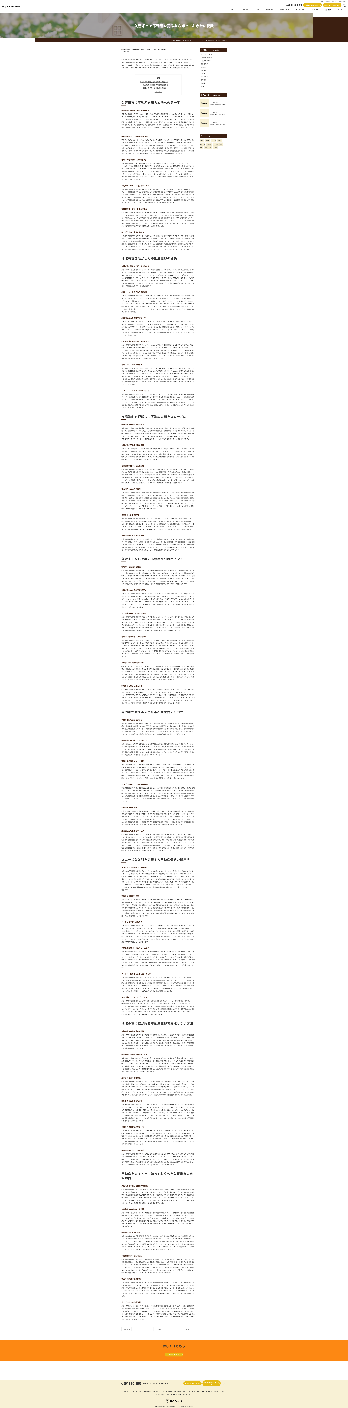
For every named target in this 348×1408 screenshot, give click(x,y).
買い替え (209, 144)
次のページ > (190, 1329)
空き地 (203, 73)
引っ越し (216, 144)
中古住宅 (203, 70)
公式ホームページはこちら (331, 5)
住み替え (202, 144)
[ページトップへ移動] (225, 1383)
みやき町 (213, 140)
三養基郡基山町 (206, 61)
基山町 (202, 140)
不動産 (215, 147)
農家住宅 (203, 83)
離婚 (221, 144)
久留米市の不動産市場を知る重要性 (155, 85)
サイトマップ (187, 1394)
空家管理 (203, 80)
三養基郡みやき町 (206, 57)
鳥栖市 (203, 86)
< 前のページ (126, 1329)
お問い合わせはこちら (311, 5)
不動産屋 (203, 67)
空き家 (207, 140)
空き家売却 (204, 77)
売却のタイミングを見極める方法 (154, 88)
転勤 (201, 147)
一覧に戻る (158, 1329)
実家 (206, 147)
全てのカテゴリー (206, 54)
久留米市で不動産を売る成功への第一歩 (154, 82)
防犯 (210, 147)
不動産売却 (204, 64)
